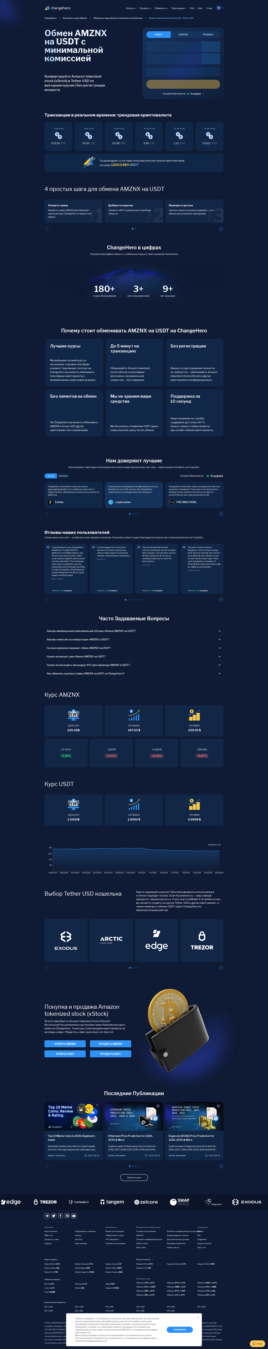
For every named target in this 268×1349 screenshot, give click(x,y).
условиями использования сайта (139, 1338)
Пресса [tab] (51, 476)
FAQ (192, 8)
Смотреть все (134, 1177)
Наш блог (79, 1239)
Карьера (47, 1243)
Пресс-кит (201, 1247)
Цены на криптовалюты (54, 1302)
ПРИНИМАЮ (179, 1329)
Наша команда (81, 1243)
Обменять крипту (52, 1279)
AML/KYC (140, 1235)
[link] (171, 18)
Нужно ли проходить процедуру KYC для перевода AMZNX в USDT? (88, 665)
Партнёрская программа (115, 1243)
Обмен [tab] (158, 34)
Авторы (78, 1235)
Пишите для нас (173, 1247)
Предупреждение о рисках (178, 1235)
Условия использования (146, 1231)
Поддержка (202, 1239)
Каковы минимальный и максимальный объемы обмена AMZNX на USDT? (91, 631)
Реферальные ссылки (115, 1235)
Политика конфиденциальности (149, 1239)
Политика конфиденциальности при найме (184, 1231)
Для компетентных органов (178, 1239)
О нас (209, 8)
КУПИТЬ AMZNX (65, 1043)
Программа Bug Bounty (176, 1243)
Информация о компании (85, 1231)
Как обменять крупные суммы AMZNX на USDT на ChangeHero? (85, 673)
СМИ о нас (48, 1235)
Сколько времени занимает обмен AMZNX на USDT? (79, 648)
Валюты (200, 1231)
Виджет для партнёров (115, 1231)
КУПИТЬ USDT (65, 1053)
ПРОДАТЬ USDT (110, 1053)
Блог (200, 8)
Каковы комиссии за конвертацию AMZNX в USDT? (78, 639)
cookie (100, 1335)
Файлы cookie (142, 1243)
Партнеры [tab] (63, 476)
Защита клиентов (204, 1243)
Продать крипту (143, 1259)
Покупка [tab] (183, 34)
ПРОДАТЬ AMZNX (110, 1043)
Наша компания (50, 1231)
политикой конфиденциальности (91, 1341)
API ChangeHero (112, 1239)
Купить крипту (50, 1259)
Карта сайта (141, 1247)
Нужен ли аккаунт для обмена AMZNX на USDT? (76, 656)
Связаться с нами (51, 1239)
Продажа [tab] (208, 34)
